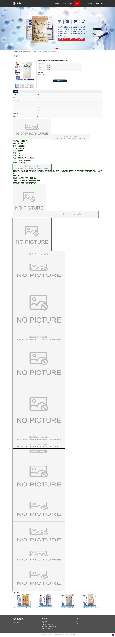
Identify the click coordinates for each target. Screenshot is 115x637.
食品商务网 (68, 634)
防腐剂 (77, 627)
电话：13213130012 (49, 624)
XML (60, 634)
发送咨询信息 (60, 80)
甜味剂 (77, 623)
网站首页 (21, 51)
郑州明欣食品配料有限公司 (43, 634)
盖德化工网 (73, 634)
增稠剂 (30, 51)
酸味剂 (77, 625)
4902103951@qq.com (52, 626)
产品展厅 (26, 51)
